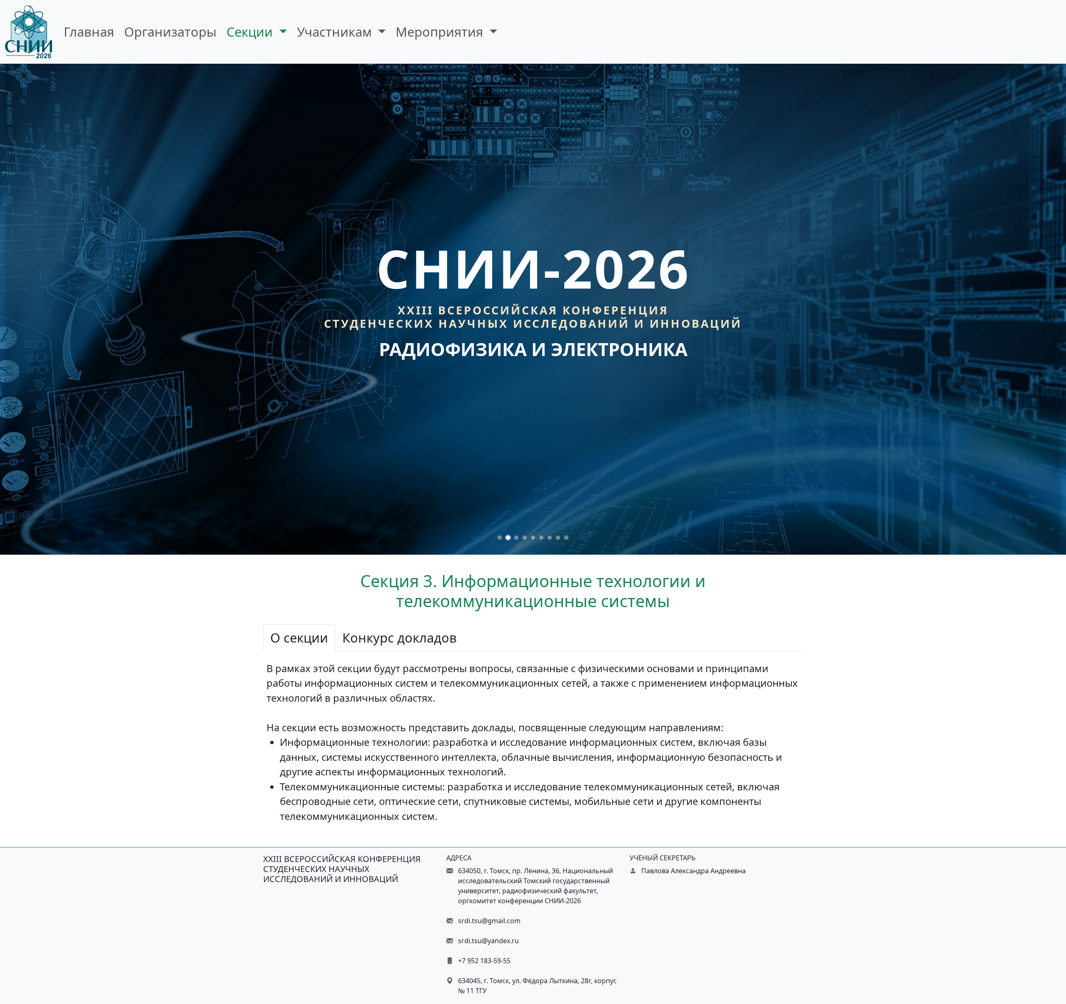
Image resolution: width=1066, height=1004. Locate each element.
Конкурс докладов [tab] (399, 637)
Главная (89, 31)
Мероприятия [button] (441, 31)
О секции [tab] (299, 637)
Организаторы (170, 31)
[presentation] (6, 309)
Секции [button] (251, 31)
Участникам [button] (336, 31)
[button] (500, 538)
